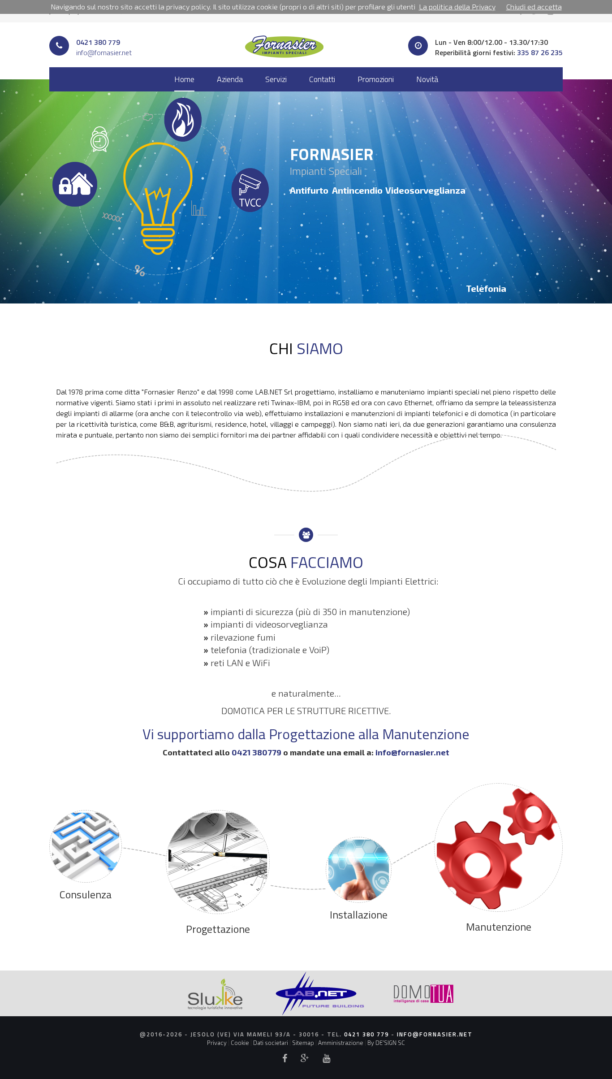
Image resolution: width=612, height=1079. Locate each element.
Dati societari (270, 1042)
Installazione (359, 914)
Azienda (230, 79)
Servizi (276, 79)
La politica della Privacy (457, 6)
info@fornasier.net (104, 52)
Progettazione (218, 929)
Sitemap (303, 1042)
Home (184, 79)
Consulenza (86, 894)
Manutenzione (498, 927)
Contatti (322, 79)
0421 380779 (256, 752)
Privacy (217, 1042)
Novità (427, 79)
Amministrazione (340, 1042)
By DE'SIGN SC (386, 1042)
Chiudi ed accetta (534, 6)
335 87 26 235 (540, 52)
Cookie (240, 1042)
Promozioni (376, 79)
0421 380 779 (98, 42)
